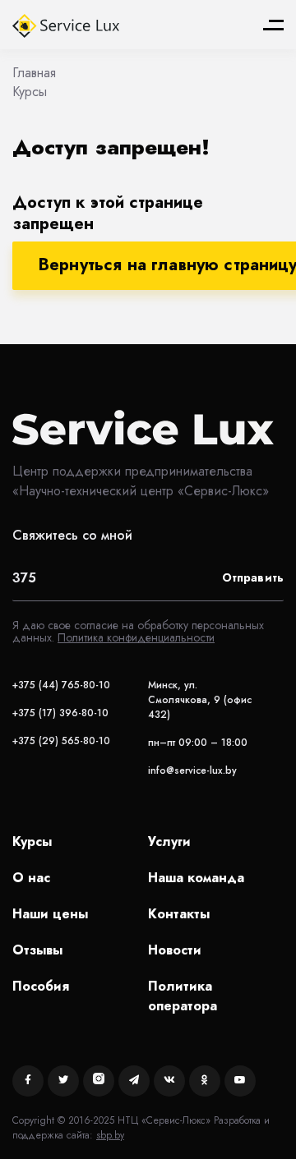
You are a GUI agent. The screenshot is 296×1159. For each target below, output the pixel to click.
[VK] (169, 1081)
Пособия (40, 986)
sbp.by (110, 1135)
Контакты (179, 913)
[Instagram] (98, 1081)
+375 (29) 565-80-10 (61, 741)
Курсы (32, 841)
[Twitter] (63, 1081)
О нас (31, 877)
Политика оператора (182, 996)
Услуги (169, 841)
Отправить (253, 577)
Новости (174, 950)
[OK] (204, 1081)
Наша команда (196, 877)
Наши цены (50, 913)
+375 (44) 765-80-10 (61, 685)
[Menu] (273, 25)
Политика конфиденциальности (136, 637)
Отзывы (37, 950)
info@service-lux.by (192, 770)
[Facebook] (28, 1081)
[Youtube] (240, 1081)
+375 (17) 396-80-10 (60, 713)
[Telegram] (134, 1081)
